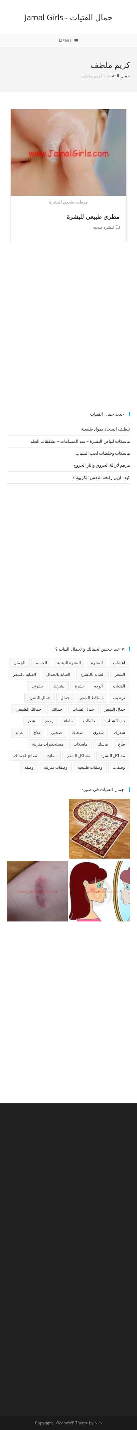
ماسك (103, 744)
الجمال (19, 663)
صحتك (77, 732)
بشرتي (37, 686)
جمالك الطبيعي (28, 709)
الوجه (98, 686)
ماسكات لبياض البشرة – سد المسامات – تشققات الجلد (80, 441)
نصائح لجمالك (25, 755)
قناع (121, 744)
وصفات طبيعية (90, 767)
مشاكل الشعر (78, 755)
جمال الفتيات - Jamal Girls (69, 17)
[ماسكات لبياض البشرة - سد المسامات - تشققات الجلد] (37, 828)
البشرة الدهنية (69, 663)
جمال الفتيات (118, 76)
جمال (65, 697)
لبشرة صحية (103, 227)
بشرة (79, 686)
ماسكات (80, 744)
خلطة (68, 721)
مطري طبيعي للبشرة (93, 216)
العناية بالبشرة (92, 674)
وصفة (29, 767)
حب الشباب (115, 721)
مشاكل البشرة (112, 755)
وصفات (119, 767)
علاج (37, 732)
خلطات (89, 721)
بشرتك (59, 686)
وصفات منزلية (56, 767)
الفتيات (119, 686)
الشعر (120, 674)
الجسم (41, 663)
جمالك (57, 709)
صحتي (56, 732)
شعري (98, 732)
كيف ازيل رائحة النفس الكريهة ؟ (101, 477)
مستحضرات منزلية (47, 744)
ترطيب (119, 697)
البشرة (97, 663)
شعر (31, 721)
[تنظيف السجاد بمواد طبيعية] (99, 828)
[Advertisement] (68, 330)
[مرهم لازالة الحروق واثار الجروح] (37, 891)
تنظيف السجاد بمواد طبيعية (105, 429)
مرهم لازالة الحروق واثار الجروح (101, 465)
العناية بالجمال (58, 674)
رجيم (49, 721)
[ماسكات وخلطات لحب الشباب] (99, 891)
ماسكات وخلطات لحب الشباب (102, 453)
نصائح (52, 755)
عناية (19, 732)
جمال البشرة (39, 697)
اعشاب (119, 663)
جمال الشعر (115, 709)
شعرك (119, 732)
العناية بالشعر (24, 674)
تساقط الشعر (91, 697)
